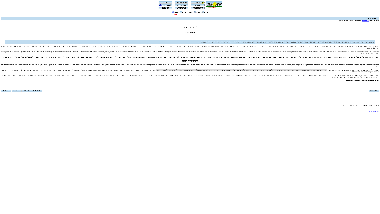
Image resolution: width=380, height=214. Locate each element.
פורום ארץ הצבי (373, 111)
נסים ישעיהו (365, 21)
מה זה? (175, 14)
